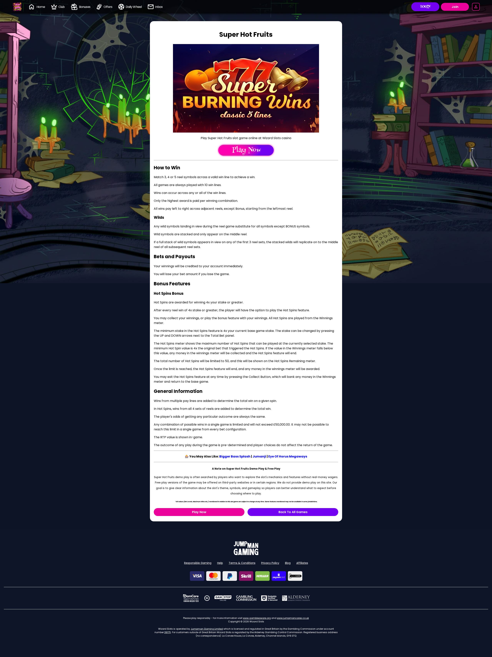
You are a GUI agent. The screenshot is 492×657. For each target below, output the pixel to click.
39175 (167, 632)
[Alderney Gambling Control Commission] (296, 598)
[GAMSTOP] (223, 598)
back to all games (293, 512)
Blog (288, 563)
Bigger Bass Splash (234, 456)
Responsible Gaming (197, 563)
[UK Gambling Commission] (246, 598)
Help (220, 563)
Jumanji (259, 456)
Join (455, 7)
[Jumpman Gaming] (246, 554)
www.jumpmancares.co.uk (293, 618)
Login (425, 7)
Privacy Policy (270, 563)
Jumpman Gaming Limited (207, 628)
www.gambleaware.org (257, 618)
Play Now (199, 512)
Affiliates (302, 563)
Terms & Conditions (242, 563)
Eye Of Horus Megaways (287, 456)
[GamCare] (190, 598)
